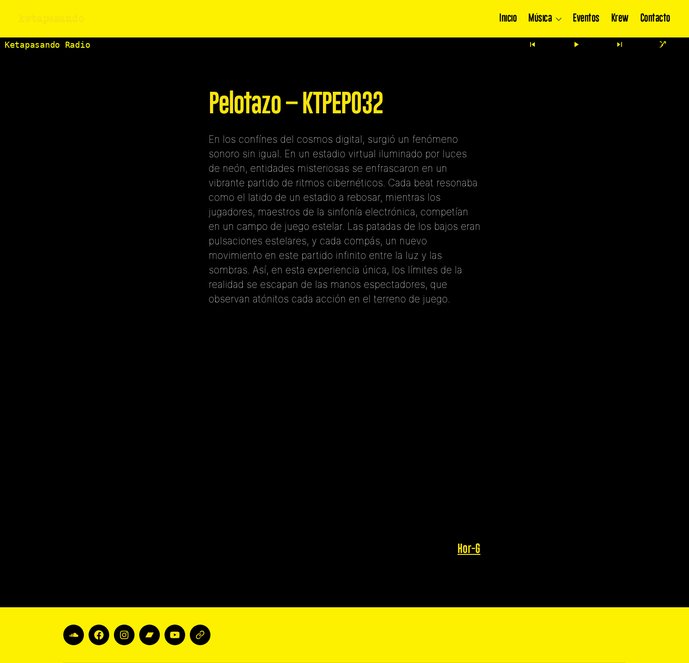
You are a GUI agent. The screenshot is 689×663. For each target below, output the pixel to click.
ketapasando (51, 18)
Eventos (586, 19)
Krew (620, 19)
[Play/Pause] (576, 44)
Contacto (655, 19)
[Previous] (533, 44)
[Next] (620, 44)
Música (540, 19)
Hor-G (468, 549)
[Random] (663, 44)
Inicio (508, 19)
